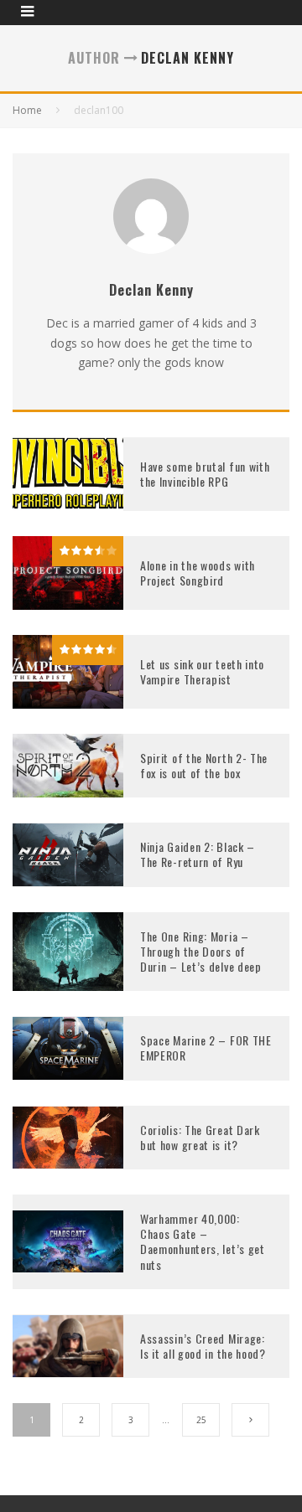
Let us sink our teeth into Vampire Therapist (202, 671)
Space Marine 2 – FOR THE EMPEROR (206, 1047)
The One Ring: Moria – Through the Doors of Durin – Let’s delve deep (201, 951)
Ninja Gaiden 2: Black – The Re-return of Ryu (197, 854)
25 (201, 1420)
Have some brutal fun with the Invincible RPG (205, 473)
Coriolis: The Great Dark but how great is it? (200, 1137)
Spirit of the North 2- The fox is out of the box (204, 765)
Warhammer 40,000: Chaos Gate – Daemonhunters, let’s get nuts (202, 1241)
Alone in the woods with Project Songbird (197, 572)
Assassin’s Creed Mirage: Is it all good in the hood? (203, 1345)
